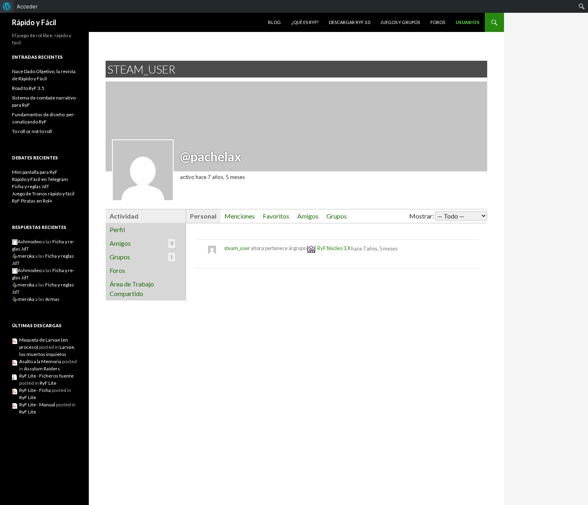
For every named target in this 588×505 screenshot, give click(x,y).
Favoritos (276, 216)
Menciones (239, 216)
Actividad (124, 216)
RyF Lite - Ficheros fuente (46, 376)
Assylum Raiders (42, 369)
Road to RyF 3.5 (28, 88)
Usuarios (468, 22)
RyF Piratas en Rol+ (32, 201)
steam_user (237, 248)
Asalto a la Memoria (40, 361)
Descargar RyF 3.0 (349, 22)
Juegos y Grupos (400, 22)
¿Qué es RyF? (304, 22)
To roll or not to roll (32, 131)
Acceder (27, 6)
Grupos (141, 256)
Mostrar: (421, 216)
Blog (274, 22)
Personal (203, 216)
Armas (52, 299)
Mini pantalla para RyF (35, 172)
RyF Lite (48, 383)
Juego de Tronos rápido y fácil (43, 194)
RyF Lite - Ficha (35, 390)
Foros (437, 22)
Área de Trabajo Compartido (132, 288)
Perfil (117, 229)
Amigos (141, 243)
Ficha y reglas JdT (30, 186)
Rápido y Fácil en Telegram (40, 179)
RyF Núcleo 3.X (333, 248)
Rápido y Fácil (34, 22)
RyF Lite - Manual (37, 405)
